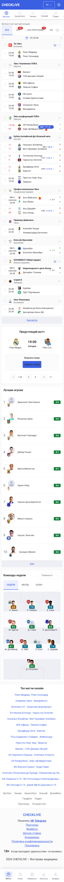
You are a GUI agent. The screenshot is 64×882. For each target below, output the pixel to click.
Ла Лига (18, 43)
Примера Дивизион (23, 220)
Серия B (18, 279)
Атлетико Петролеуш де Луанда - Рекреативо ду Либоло (31, 773)
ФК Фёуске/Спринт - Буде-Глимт (31, 766)
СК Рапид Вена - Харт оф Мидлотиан (31, 760)
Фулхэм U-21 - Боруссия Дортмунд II (31, 706)
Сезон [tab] (39, 585)
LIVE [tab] (19, 29)
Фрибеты (32, 829)
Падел (38, 798)
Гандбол (27, 798)
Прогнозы (23, 804)
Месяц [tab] (25, 585)
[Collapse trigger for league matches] (59, 45)
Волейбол (55, 793)
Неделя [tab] (11, 585)
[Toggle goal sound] (57, 30)
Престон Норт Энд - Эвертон (31, 742)
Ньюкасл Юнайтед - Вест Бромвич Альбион (31, 718)
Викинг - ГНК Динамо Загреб (31, 748)
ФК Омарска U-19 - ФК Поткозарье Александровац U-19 (31, 779)
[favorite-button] (5, 45)
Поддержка (32, 845)
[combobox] (49, 4)
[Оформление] (58, 4)
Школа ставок (32, 833)
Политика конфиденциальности (32, 841)
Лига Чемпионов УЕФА (25, 63)
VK (32, 820)
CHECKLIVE (11, 5)
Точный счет (39, 804)
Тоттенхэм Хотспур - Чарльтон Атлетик (31, 712)
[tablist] (27, 30)
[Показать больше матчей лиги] (54, 45)
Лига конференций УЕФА (26, 116)
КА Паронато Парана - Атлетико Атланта (31, 754)
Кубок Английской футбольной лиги (32, 136)
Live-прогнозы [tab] (36, 29)
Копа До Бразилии (23, 240)
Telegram (40, 820)
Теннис (18, 793)
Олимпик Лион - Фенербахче (31, 700)
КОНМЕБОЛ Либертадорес (27, 260)
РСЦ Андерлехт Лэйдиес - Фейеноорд (31, 736)
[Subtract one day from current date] (61, 38)
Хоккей (43, 793)
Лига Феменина (22, 299)
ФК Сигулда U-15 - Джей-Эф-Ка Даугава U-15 (31, 785)
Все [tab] (7, 30)
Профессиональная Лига (26, 189)
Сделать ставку (32, 364)
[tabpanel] (32, 182)
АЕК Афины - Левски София (31, 724)
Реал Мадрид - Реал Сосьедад (31, 694)
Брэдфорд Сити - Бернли (31, 730)
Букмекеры (32, 837)
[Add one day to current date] (3, 38)
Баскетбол (31, 793)
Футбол (7, 793)
